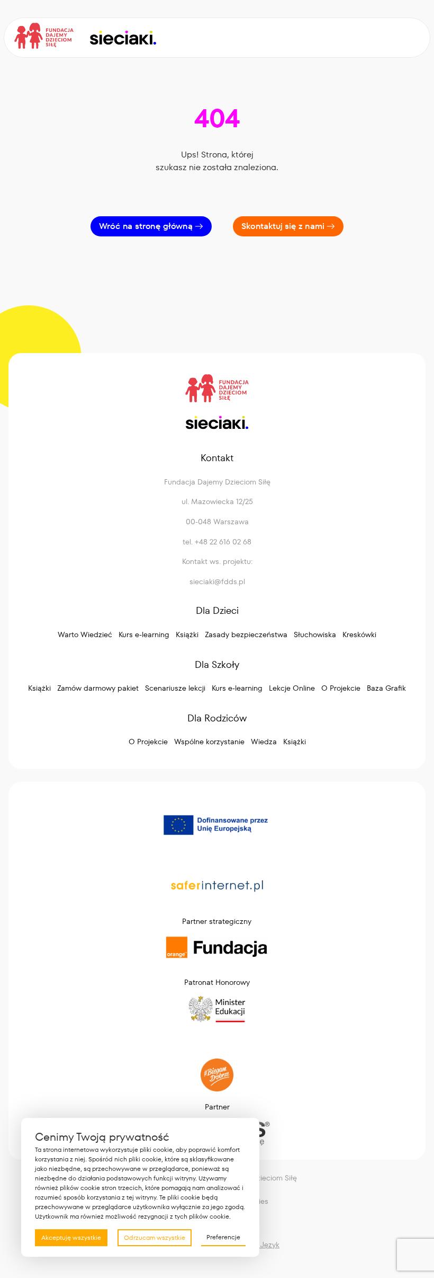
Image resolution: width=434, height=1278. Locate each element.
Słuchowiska (315, 634)
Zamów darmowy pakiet (98, 688)
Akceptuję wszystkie (71, 1237)
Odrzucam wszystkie (154, 1237)
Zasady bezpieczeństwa (246, 634)
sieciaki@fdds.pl (217, 581)
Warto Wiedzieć (85, 634)
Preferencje (223, 1236)
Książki (187, 634)
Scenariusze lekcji (175, 688)
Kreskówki (359, 634)
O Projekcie (340, 688)
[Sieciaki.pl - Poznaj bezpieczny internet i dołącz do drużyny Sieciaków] (122, 37)
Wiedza (264, 741)
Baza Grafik (386, 688)
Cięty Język (259, 1244)
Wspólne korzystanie (209, 741)
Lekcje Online (292, 688)
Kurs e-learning (144, 634)
